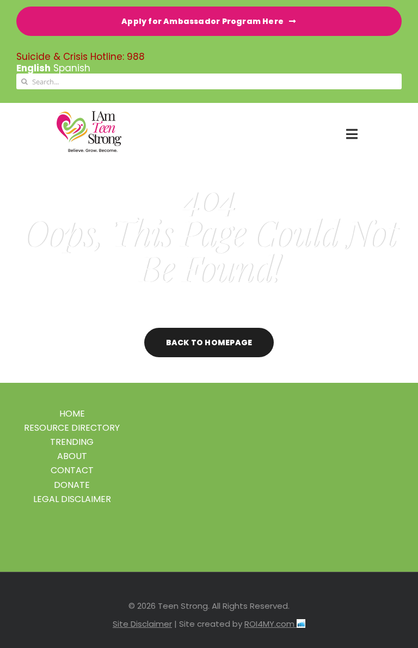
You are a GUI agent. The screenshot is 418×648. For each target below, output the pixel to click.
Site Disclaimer (142, 623)
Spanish (71, 68)
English (33, 68)
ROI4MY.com (270, 623)
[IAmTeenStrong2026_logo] (89, 115)
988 (136, 56)
